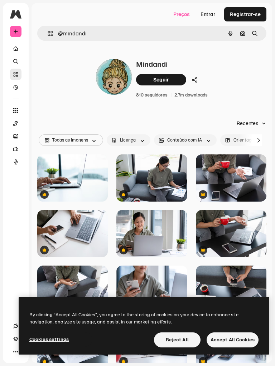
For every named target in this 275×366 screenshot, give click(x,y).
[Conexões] (15, 326)
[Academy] (15, 339)
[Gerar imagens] (15, 136)
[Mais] (15, 351)
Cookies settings (49, 339)
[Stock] (15, 74)
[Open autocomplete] (47, 33)
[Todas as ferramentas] (15, 110)
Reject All (177, 340)
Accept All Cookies (233, 340)
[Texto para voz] (15, 162)
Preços (181, 14)
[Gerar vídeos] (15, 149)
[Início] (15, 48)
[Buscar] (15, 61)
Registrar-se (245, 14)
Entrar (208, 14)
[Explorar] (15, 87)
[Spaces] (15, 123)
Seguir (161, 79)
